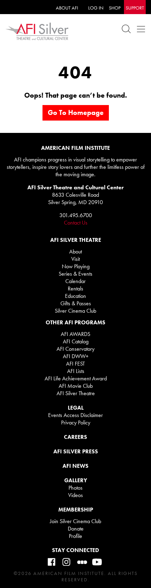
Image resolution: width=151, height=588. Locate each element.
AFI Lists (75, 371)
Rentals (75, 288)
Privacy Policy (75, 422)
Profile (75, 536)
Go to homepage (76, 112)
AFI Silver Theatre (76, 393)
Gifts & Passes (75, 303)
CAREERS (75, 437)
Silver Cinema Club (75, 310)
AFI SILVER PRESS (75, 451)
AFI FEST (75, 363)
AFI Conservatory (75, 349)
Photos (75, 487)
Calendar (75, 281)
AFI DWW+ (75, 356)
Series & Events (75, 273)
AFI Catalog (75, 341)
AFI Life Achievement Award (76, 378)
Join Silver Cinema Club (75, 521)
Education (75, 296)
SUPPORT (135, 8)
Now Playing (76, 266)
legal (76, 407)
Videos (75, 495)
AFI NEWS (75, 466)
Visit (75, 259)
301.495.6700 (75, 215)
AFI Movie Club (76, 386)
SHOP (114, 8)
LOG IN (96, 8)
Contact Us (75, 222)
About (75, 251)
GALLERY (75, 480)
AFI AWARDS (75, 334)
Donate (76, 528)
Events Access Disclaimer (75, 415)
